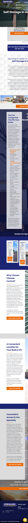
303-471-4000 (22, 257)
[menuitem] (18, 2)
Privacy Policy (4, 521)
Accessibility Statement (14, 521)
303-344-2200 (10, 253)
